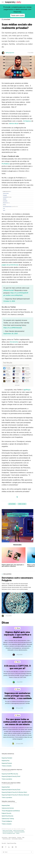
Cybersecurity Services (8, 808)
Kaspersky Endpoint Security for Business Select (14, 792)
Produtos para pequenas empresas (12, 769)
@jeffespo (27, 390)
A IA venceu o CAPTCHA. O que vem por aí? (17, 667)
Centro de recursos (6, 838)
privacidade (6, 19)
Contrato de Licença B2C (19, 832)
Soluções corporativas (8, 801)
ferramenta (14, 342)
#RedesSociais (8, 290)
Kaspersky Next (6, 787)
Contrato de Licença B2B (8, 832)
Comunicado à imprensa (17, 838)
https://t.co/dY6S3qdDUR (19, 293)
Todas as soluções (6, 765)
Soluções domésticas (8, 753)
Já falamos (27, 121)
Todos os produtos (7, 779)
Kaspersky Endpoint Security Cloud (11, 776)
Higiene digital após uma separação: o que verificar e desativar (13, 565)
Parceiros (19, 837)
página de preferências (10, 265)
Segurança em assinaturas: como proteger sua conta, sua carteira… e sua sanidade (17, 696)
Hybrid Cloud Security (7, 816)
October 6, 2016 (9, 301)
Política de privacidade (7, 830)
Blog (23, 837)
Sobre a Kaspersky (12, 837)
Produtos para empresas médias (11, 783)
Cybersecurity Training (8, 818)
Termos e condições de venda (9, 833)
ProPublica (5, 164)
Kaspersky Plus (5, 760)
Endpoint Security (6, 813)
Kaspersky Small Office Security (10, 773)
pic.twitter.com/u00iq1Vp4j (12, 295)
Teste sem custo (17, 15)
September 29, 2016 (10, 333)
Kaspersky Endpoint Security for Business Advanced (15, 795)
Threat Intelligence (7, 821)
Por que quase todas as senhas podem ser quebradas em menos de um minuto (17, 722)
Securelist (4, 843)
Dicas (18, 628)
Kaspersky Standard (7, 758)
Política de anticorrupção (18, 830)
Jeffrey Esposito (9, 52)
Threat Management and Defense (11, 810)
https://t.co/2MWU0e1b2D (12, 328)
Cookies (17, 833)
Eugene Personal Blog (11, 843)
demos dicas (13, 123)
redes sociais (22, 504)
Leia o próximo (7, 574)
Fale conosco (4, 837)
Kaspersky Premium (7, 763)
